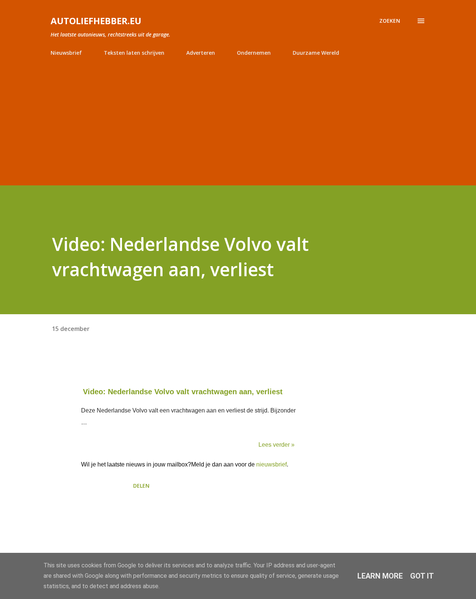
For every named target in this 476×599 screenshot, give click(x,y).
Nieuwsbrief (66, 52)
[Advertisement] (238, 118)
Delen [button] (141, 485)
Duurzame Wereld (316, 52)
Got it (422, 575)
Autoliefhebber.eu (96, 21)
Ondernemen (254, 52)
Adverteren (200, 52)
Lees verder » (276, 445)
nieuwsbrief (271, 464)
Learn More (380, 575)
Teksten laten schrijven (134, 52)
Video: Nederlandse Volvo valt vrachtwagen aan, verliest (183, 392)
